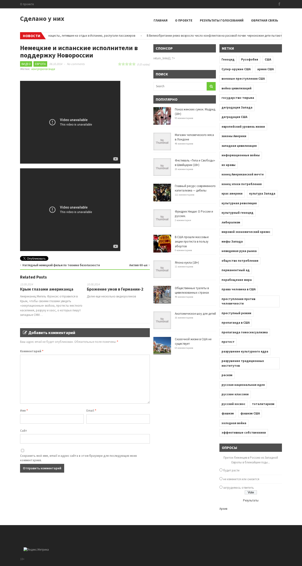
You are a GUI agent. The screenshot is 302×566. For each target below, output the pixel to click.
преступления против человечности (238, 301)
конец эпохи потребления (242, 184)
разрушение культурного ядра (245, 351)
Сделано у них (42, 18)
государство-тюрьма (238, 98)
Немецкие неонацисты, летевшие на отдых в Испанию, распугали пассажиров (75, 36)
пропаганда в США (236, 323)
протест (228, 342)
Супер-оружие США (236, 69)
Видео (26, 64)
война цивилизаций (237, 88)
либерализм (231, 222)
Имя (24, 411)
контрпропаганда (43, 69)
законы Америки (234, 136)
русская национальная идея (243, 385)
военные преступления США (243, 79)
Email (91, 411)
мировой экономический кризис (246, 232)
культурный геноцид (237, 213)
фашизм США (250, 413)
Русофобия (249, 59)
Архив (223, 509)
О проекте (27, 4)
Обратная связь (264, 20)
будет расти (231, 470)
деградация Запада (237, 107)
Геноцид (228, 59)
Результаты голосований (221, 20)
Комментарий (31, 351)
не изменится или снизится (241, 479)
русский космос (233, 404)
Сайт (23, 431)
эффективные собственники (244, 433)
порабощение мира (237, 280)
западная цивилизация (239, 146)
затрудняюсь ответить (238, 488)
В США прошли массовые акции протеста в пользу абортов (192, 241)
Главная (161, 20)
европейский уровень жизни (243, 127)
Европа (40, 64)
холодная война (234, 423)
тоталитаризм (263, 404)
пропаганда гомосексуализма (245, 332)
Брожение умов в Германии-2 (115, 289)
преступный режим (236, 313)
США (268, 59)
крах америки (232, 194)
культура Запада (262, 194)
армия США (265, 69)
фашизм (228, 413)
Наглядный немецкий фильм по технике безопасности (61, 265)
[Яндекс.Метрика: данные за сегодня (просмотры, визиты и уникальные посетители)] (36, 549)
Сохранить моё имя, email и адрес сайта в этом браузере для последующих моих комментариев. (78, 458)
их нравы (228, 165)
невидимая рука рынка (239, 251)
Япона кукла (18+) (187, 263)
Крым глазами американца (46, 289)
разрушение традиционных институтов (243, 363)
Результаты (251, 500)
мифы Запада (232, 241)
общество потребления (240, 261)
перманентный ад (236, 270)
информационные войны (241, 155)
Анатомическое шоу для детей (195, 314)
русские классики (235, 394)
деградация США (234, 117)
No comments (75, 64)
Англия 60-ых (138, 265)
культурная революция (239, 203)
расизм (227, 375)
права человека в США (239, 289)
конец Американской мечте (243, 174)
